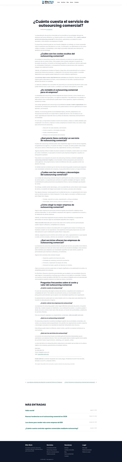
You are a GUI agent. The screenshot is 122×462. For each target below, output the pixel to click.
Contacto (66, 456)
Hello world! (29, 410)
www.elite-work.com (43, 354)
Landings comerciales (69, 449)
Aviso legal (84, 447)
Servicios (66, 447)
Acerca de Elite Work (69, 454)
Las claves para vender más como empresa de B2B (44, 422)
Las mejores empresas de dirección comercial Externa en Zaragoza (44, 382)
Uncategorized (49, 29)
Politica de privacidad (87, 449)
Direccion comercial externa (53, 452)
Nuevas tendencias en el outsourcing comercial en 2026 (46, 416)
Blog (65, 452)
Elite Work (48, 2)
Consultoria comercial (51, 447)
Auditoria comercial (51, 454)
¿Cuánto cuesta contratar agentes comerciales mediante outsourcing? (51, 428)
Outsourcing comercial (52, 449)
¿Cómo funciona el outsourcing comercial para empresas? (80, 382)
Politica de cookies (86, 452)
